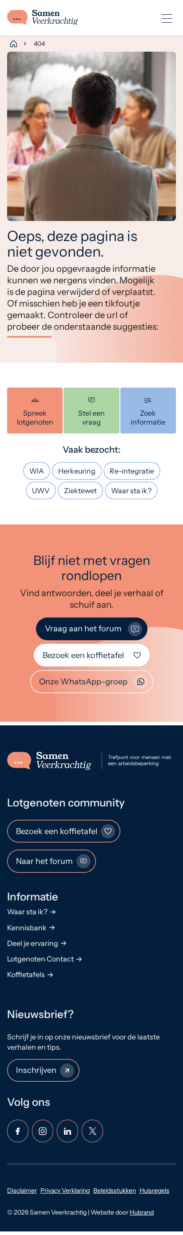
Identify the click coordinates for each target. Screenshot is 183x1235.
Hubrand (142, 1212)
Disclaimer (22, 1190)
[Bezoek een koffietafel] (35, 410)
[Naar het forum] (91, 410)
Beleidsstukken (114, 1190)
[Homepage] (13, 43)
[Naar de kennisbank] (148, 410)
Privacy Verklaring (65, 1190)
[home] (42, 18)
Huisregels (154, 1190)
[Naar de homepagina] (91, 761)
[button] (167, 18)
